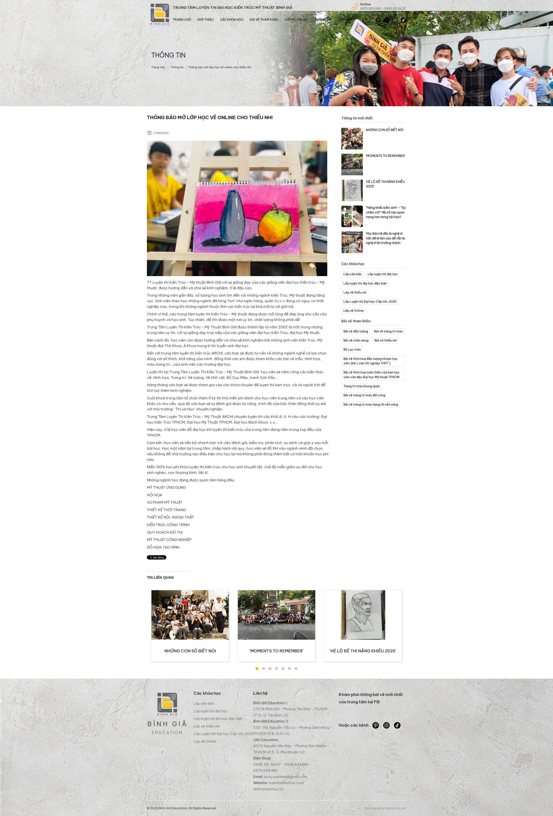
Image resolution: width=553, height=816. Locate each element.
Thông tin (323, 20)
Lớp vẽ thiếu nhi (355, 292)
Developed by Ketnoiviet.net (385, 808)
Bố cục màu (352, 349)
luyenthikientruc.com (286, 783)
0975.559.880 (370, 9)
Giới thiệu (205, 20)
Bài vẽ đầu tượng (355, 331)
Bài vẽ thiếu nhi (386, 340)
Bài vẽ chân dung (356, 340)
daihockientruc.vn (268, 789)
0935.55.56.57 (395, 9)
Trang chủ (182, 20)
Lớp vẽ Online (296, 20)
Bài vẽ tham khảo (264, 20)
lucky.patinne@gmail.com (285, 777)
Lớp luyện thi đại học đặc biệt (365, 283)
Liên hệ (343, 20)
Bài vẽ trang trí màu (388, 331)
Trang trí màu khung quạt (361, 386)
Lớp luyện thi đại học (383, 274)
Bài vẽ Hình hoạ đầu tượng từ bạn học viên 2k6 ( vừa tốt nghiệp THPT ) (370, 361)
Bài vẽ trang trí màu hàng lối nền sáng (370, 404)
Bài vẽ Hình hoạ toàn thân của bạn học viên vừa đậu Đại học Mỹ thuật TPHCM (371, 374)
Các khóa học (232, 20)
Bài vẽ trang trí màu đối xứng (364, 395)
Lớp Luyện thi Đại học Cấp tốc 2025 (369, 302)
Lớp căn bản (352, 274)
